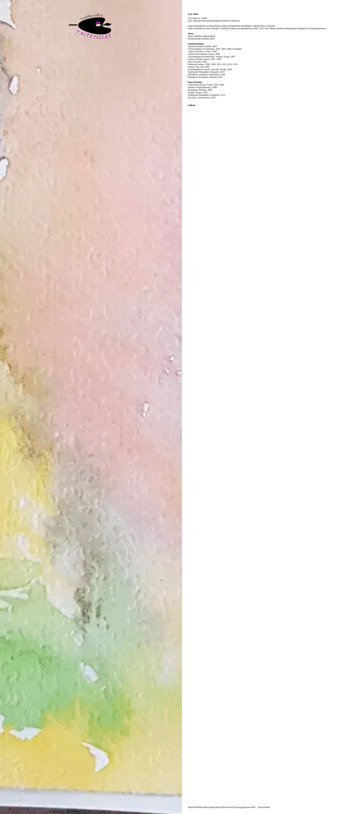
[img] (91, 43)
